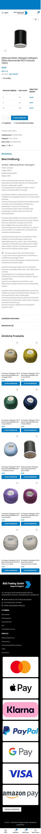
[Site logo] (20, 12)
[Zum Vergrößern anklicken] (5, 50)
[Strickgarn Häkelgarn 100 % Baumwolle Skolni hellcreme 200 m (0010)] (30, 543)
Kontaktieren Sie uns (8, 629)
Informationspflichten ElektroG (12, 645)
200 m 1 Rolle (13, 138)
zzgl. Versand (13, 74)
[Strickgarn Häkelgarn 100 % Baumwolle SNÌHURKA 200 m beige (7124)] (11, 356)
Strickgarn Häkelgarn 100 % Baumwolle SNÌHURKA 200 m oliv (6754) (30, 375)
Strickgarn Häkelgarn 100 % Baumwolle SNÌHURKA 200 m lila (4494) (11, 515)
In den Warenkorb (19, 118)
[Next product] (38, 19)
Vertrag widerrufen (12, 809)
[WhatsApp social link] (12, 145)
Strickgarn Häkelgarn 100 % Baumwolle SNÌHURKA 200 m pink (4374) (30, 515)
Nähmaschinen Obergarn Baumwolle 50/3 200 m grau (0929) (29, 468)
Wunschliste (5, 614)
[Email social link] (9, 145)
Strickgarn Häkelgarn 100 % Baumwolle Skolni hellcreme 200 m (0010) (30, 562)
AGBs (3, 649)
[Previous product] (33, 19)
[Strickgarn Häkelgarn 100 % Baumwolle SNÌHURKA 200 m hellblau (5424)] (11, 449)
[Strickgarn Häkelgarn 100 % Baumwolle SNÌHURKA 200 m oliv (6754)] (30, 356)
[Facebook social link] (7, 145)
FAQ (3, 625)
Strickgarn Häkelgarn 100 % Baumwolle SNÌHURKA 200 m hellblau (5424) (11, 468)
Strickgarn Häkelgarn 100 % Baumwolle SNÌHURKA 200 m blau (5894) (30, 422)
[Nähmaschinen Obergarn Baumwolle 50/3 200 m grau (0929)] (30, 449)
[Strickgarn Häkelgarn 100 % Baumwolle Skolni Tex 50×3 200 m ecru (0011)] (11, 543)
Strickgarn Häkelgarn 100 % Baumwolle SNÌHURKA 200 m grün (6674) (11, 422)
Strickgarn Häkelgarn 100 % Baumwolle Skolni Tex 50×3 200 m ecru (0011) (11, 562)
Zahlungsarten (6, 618)
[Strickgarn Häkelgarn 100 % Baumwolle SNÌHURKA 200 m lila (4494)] (11, 496)
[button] (11, 383)
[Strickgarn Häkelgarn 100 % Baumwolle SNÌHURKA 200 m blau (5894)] (30, 402)
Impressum (5, 652)
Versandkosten (6, 622)
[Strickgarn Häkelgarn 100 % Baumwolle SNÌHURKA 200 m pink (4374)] (30, 496)
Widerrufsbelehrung (8, 638)
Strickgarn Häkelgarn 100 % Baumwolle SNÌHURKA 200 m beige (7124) (11, 375)
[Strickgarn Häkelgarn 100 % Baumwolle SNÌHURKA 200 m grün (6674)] (11, 402)
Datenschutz (6, 641)
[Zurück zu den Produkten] (35, 19)
